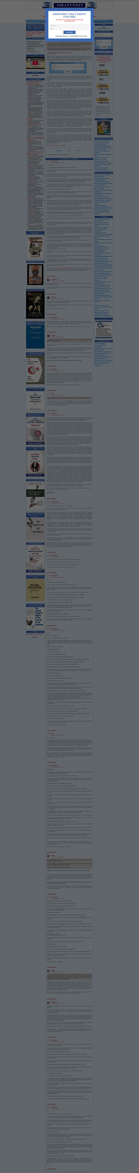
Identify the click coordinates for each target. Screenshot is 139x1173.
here (60, 36)
